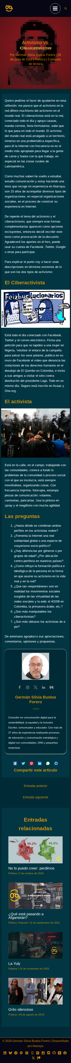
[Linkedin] (40, 763)
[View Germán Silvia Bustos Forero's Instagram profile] (27, 687)
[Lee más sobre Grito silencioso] (35, 991)
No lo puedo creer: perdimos (31, 868)
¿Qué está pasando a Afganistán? (26, 916)
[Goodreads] (32, 1053)
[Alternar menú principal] (55, 8)
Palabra (12, 968)
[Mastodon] (21, 1053)
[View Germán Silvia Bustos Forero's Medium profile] (51, 687)
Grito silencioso (20, 1009)
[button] (65, 8)
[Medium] (37, 1053)
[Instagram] (26, 1053)
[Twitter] (23, 763)
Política (40, 59)
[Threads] (59, 1053)
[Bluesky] (10, 1053)
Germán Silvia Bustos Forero (35, 699)
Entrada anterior (35, 786)
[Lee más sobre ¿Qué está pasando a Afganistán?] (35, 895)
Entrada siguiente (35, 797)
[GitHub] (54, 1053)
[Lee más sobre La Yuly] (35, 945)
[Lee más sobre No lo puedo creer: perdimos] (35, 849)
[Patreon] (38, 1058)
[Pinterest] (31, 763)
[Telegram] (56, 763)
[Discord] (48, 1053)
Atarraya (37, 1046)
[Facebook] (15, 763)
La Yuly (14, 964)
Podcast (22, 922)
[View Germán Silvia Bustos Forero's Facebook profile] (19, 687)
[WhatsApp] (48, 763)
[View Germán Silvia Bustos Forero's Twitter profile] (35, 687)
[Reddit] (43, 1053)
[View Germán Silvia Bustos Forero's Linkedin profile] (43, 687)
